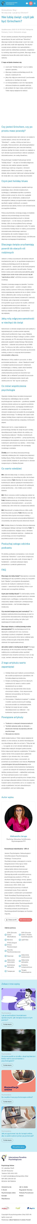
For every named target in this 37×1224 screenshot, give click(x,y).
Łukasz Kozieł (26, 1220)
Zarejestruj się (6, 1187)
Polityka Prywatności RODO (26, 1194)
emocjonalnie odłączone (9, 355)
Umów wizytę (26, 920)
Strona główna (6, 10)
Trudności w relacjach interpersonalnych (19, 723)
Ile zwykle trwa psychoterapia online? (17, 1097)
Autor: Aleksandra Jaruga (17, 32)
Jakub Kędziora (14, 1220)
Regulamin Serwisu (25, 1190)
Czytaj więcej (7, 1024)
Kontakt (4, 1196)
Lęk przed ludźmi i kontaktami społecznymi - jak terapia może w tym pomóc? (16, 1017)
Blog (14, 10)
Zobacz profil (12, 920)
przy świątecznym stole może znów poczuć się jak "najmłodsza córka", (17, 274)
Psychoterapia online (8, 1193)
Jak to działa (23, 1187)
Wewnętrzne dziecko (12, 734)
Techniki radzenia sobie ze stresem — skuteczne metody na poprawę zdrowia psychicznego (18, 728)
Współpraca (5, 1198)
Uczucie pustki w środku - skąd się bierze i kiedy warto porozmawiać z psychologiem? (18, 1058)
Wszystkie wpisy (18, 1147)
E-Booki (4, 1190)
